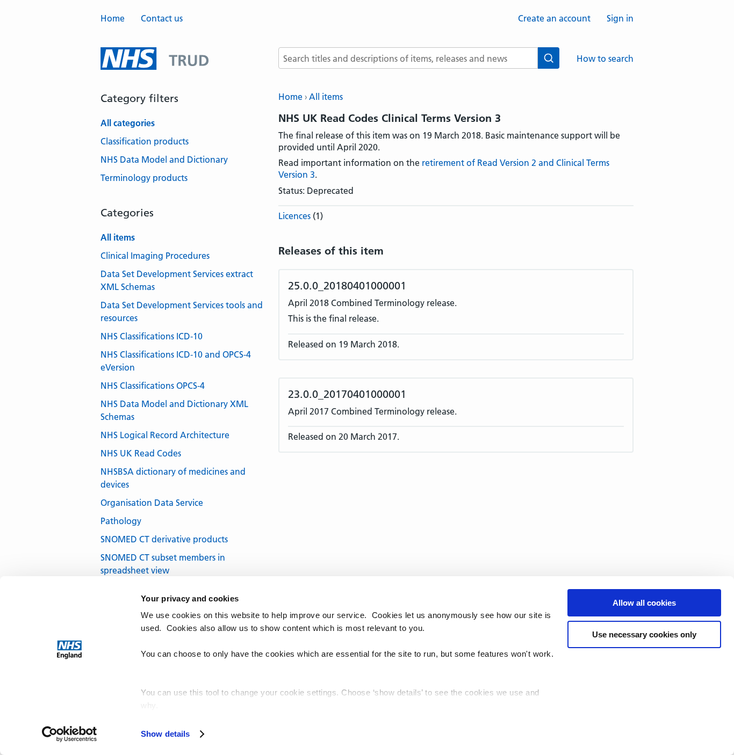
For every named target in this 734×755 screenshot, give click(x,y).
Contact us (162, 18)
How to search (605, 58)
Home (112, 18)
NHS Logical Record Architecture (164, 435)
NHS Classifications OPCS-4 (152, 385)
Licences (294, 215)
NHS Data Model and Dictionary (164, 159)
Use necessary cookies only (644, 634)
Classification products (144, 141)
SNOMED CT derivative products (164, 539)
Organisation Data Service (151, 502)
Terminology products (144, 177)
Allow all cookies (644, 602)
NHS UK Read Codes (140, 453)
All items (326, 96)
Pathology (120, 521)
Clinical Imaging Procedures (155, 255)
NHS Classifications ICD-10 (151, 336)
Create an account (554, 18)
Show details (165, 733)
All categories (127, 123)
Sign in (620, 18)
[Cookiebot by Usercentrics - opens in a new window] (70, 734)
